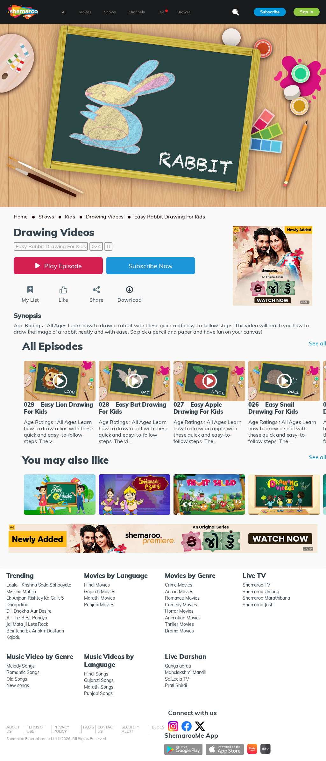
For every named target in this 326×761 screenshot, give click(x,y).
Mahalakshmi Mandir (185, 672)
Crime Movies (178, 585)
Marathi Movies (99, 598)
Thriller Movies (179, 624)
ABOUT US (13, 729)
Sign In (306, 11)
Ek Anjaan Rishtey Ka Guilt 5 (34, 598)
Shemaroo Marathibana (266, 598)
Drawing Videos (105, 216)
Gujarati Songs (99, 680)
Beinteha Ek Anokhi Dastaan (35, 631)
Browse (183, 12)
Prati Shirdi (176, 685)
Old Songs (16, 679)
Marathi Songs (98, 687)
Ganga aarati (178, 666)
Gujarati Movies (99, 592)
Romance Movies (182, 598)
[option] (60, 403)
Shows (46, 216)
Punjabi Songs (98, 693)
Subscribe (269, 11)
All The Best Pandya (26, 618)
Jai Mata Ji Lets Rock (27, 624)
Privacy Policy (61, 729)
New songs (17, 685)
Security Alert (130, 729)
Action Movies (179, 592)
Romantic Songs (22, 672)
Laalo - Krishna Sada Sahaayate (38, 585)
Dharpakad (17, 605)
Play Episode (63, 266)
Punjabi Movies (99, 605)
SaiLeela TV (177, 679)
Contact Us (106, 729)
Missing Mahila (21, 592)
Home (21, 216)
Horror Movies (179, 611)
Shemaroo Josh (258, 605)
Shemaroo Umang (261, 592)
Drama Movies (179, 631)
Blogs (158, 727)
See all (317, 343)
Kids (70, 216)
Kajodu (13, 637)
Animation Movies (183, 618)
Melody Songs (20, 666)
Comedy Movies (181, 605)
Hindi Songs (96, 674)
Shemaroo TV (256, 585)
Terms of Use (36, 729)
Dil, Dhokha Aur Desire (29, 611)
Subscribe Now (151, 266)
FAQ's (88, 727)
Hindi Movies (97, 585)
